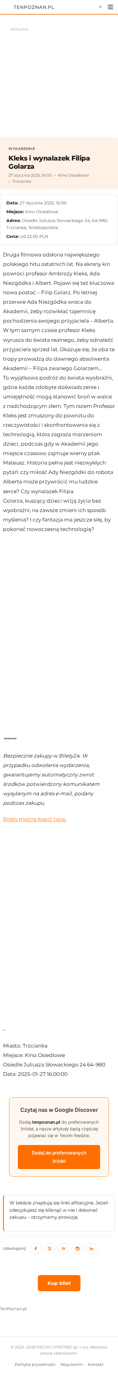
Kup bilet (59, 1283)
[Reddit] (77, 1248)
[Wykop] (63, 1248)
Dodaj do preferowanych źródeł (59, 1157)
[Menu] (110, 7)
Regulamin (72, 1364)
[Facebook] (35, 1248)
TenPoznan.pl (13, 1308)
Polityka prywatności (35, 1364)
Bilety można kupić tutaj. (35, 819)
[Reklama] (59, 79)
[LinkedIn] (91, 1248)
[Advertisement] (59, 634)
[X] (49, 1248)
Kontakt (95, 1364)
